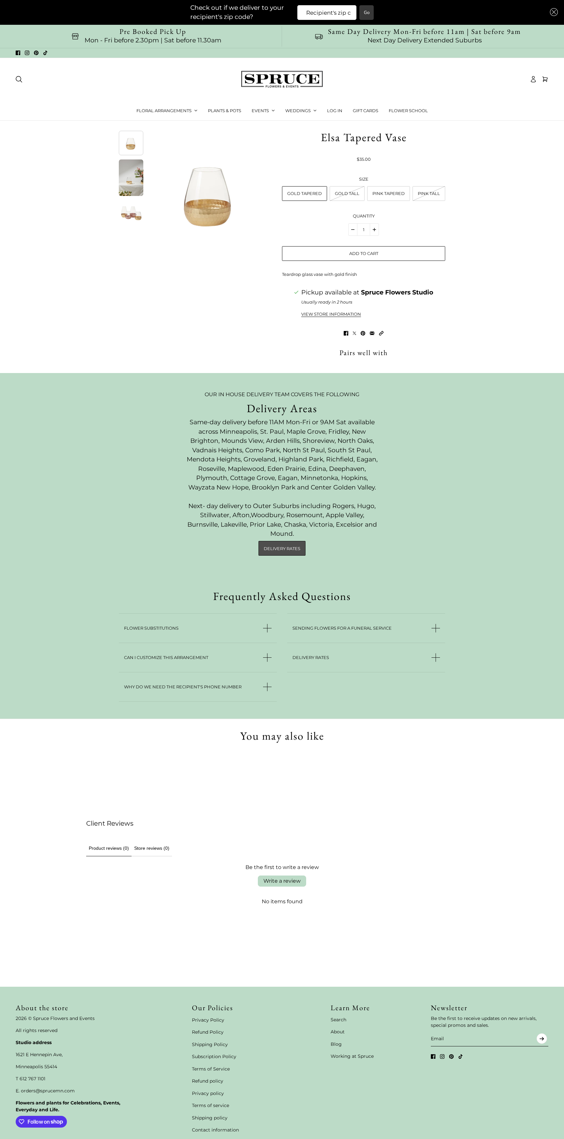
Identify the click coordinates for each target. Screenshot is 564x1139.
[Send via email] (372, 333)
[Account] (533, 79)
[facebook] (18, 52)
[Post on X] (354, 333)
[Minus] (352, 229)
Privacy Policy (208, 1020)
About (338, 1032)
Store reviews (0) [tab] (151, 848)
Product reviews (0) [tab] (109, 848)
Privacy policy (208, 1093)
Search (338, 1020)
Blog (336, 1044)
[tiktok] (45, 52)
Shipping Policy (210, 1044)
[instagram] (27, 52)
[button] (552, 12)
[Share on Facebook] (346, 333)
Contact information (215, 1130)
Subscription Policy (214, 1056)
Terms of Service (211, 1069)
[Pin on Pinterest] (363, 333)
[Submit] (542, 1038)
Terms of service (210, 1105)
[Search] (19, 79)
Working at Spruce (352, 1056)
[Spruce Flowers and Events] (282, 79)
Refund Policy (208, 1032)
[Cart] (545, 79)
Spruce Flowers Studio (397, 292)
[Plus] (374, 229)
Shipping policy (209, 1118)
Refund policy (207, 1081)
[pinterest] (36, 52)
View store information (331, 314)
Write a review (282, 881)
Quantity (364, 215)
